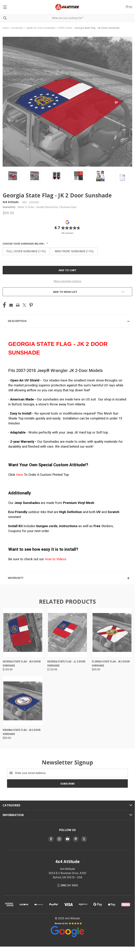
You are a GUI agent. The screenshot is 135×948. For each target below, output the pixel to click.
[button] (67, 321)
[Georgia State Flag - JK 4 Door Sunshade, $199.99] (22, 632)
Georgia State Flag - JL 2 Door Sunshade (66, 663)
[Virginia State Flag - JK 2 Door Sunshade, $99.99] (22, 701)
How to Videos (55, 559)
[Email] (11, 305)
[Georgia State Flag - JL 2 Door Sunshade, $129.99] (67, 632)
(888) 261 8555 (69, 885)
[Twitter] (24, 305)
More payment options (67, 281)
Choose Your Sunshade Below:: (24, 243)
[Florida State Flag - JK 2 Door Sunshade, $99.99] (112, 632)
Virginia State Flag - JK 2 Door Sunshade (22, 732)
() (130, 7)
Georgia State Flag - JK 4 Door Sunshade (22, 663)
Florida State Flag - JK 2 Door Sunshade (111, 663)
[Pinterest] (31, 305)
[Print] (17, 305)
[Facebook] (4, 305)
